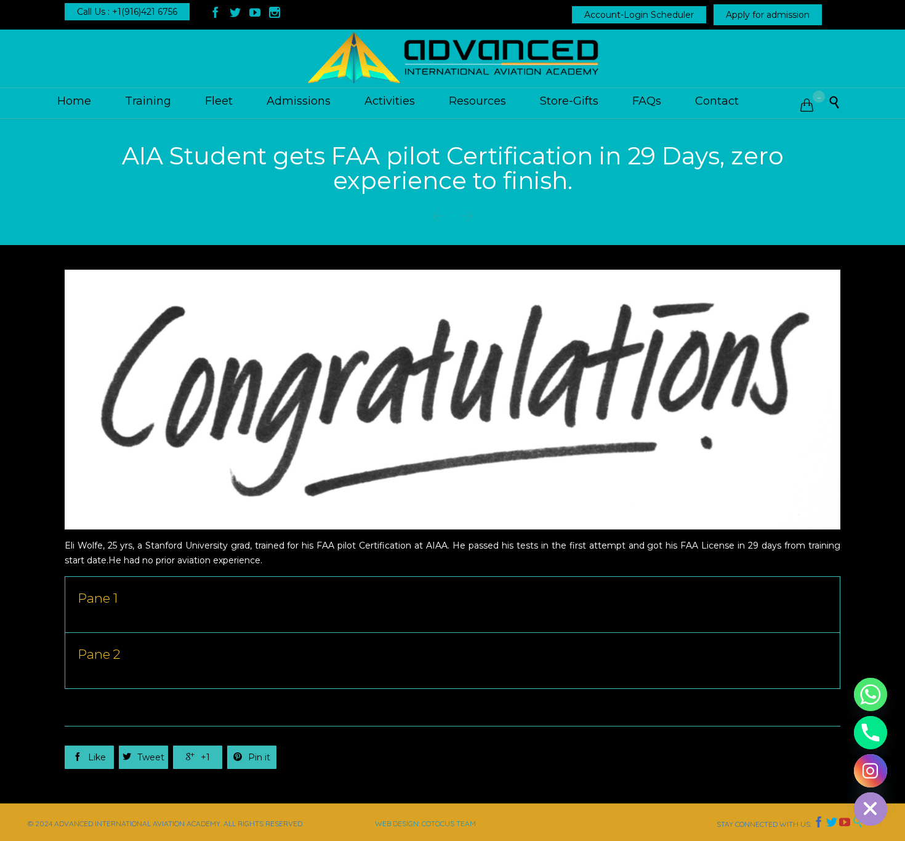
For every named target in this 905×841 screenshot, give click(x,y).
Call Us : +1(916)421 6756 (127, 11)
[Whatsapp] (870, 694)
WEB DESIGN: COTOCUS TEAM (425, 823)
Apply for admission (768, 14)
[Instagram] (870, 770)
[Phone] (870, 732)
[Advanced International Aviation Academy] (452, 58)
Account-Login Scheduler (639, 14)
